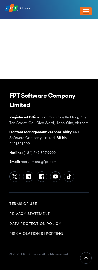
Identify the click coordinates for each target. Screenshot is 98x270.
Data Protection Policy (35, 224)
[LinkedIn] (28, 176)
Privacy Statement (29, 214)
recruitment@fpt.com (38, 162)
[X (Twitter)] (14, 176)
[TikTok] (69, 176)
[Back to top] (86, 258)
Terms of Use (23, 204)
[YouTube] (55, 176)
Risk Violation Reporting (36, 234)
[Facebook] (42, 176)
